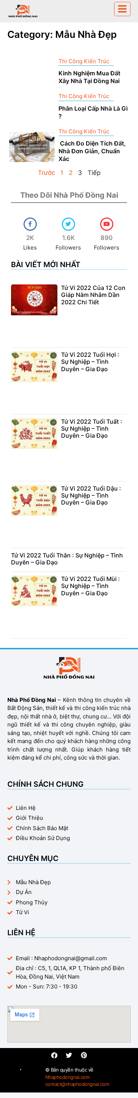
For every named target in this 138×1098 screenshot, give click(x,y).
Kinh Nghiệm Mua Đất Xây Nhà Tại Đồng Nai (89, 77)
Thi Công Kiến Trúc (84, 61)
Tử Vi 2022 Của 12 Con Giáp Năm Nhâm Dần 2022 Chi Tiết (93, 294)
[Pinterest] (84, 1055)
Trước (46, 172)
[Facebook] (54, 1055)
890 (106, 237)
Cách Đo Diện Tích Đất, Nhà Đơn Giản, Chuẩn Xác (92, 151)
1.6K (68, 237)
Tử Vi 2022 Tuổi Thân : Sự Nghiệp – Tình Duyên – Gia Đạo (67, 559)
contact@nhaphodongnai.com (77, 1084)
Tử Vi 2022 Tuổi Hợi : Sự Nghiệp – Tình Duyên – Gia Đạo (90, 361)
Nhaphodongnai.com (67, 1077)
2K (30, 237)
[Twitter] (68, 1055)
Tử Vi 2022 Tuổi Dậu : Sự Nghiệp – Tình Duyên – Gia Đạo (91, 495)
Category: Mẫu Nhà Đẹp (62, 34)
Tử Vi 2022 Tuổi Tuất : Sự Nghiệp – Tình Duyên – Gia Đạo (91, 428)
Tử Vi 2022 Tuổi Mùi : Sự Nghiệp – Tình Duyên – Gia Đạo (90, 585)
